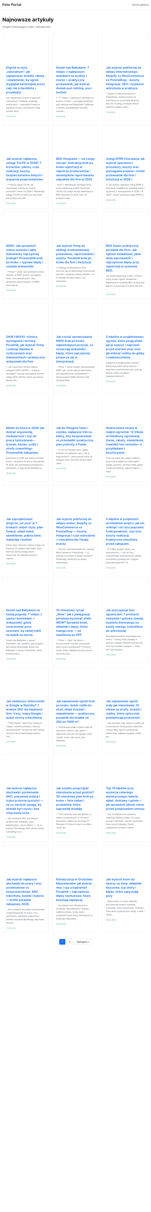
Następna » (83, 941)
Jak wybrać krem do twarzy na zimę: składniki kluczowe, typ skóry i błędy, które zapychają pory (123, 888)
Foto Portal (11, 4)
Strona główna (140, 4)
